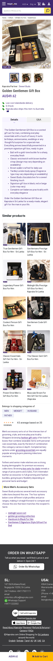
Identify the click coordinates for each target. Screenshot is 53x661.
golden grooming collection (21, 516)
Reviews (27, 627)
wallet (20, 168)
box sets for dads (31, 468)
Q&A (38, 119)
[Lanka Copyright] (5, 634)
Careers (23, 630)
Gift (28, 130)
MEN (6, 411)
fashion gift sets (29, 438)
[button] (43, 66)
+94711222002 (11, 604)
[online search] (47, 11)
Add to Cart (41, 656)
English (12, 641)
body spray (30, 171)
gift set (7, 133)
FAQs (31, 630)
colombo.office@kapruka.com (18, 597)
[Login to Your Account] (49, 5)
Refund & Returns (41, 627)
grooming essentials (26, 450)
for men (15, 133)
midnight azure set (17, 513)
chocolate (27, 177)
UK (35, 641)
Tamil (27, 641)
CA (43, 641)
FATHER (8, 415)
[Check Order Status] (43, 5)
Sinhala (19, 641)
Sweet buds (24, 86)
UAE (39, 641)
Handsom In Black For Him (20, 519)
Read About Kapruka (12, 627)
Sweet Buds (16, 177)
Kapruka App (31, 618)
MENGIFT (18, 411)
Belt (12, 152)
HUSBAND (32, 411)
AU (31, 641)
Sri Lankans (43, 634)
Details (14, 119)
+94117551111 (24, 591)
